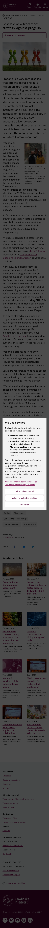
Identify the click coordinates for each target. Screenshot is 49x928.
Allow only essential (24, 491)
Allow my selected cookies (24, 498)
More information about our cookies (21, 482)
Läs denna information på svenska (20, 484)
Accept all (24, 504)
